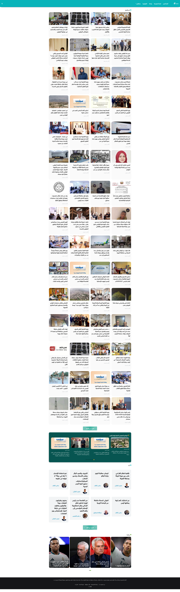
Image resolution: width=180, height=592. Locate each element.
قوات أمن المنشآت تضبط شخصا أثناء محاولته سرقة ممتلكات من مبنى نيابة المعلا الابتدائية (121, 224)
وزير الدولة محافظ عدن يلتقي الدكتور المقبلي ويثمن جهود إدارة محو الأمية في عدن (100, 138)
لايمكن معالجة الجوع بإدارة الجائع (101, 474)
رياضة (150, 3)
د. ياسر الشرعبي (77, 516)
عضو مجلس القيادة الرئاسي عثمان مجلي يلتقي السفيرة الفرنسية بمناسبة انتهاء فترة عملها (100, 55)
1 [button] (90, 570)
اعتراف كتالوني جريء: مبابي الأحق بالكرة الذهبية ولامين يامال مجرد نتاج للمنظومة (60, 563)
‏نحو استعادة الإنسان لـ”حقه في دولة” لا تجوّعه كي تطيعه (60, 475)
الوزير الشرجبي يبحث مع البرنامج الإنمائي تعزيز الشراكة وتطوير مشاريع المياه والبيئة (59, 224)
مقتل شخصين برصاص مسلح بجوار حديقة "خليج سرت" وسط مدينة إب (80, 305)
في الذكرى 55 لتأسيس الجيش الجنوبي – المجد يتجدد (59, 387)
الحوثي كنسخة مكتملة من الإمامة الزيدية (101, 501)
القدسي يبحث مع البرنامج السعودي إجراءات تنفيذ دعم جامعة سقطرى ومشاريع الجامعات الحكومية (81, 452)
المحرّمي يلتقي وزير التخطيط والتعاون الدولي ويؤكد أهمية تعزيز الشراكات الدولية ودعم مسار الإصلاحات (79, 415)
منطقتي (138, 3)
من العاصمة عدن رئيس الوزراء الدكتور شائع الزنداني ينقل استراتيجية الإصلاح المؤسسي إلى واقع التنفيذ (79, 505)
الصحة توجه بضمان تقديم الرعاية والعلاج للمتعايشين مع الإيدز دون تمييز (100, 112)
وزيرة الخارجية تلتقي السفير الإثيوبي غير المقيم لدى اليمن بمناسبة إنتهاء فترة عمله (80, 331)
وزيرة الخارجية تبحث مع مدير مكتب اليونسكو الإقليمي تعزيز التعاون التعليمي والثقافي (101, 224)
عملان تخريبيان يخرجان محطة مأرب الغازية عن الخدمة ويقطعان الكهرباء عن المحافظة (59, 414)
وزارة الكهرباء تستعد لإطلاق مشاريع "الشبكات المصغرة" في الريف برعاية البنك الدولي (122, 359)
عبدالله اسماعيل (97, 512)
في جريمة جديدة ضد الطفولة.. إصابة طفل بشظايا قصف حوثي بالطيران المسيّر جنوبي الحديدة (59, 84)
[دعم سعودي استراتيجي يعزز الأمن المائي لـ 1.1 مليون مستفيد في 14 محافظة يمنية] (120, 443)
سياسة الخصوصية (94, 584)
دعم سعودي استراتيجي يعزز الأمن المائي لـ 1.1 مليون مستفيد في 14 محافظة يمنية (120, 452)
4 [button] (90, 459)
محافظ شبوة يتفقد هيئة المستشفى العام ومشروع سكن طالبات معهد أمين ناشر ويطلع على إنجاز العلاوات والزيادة (60, 454)
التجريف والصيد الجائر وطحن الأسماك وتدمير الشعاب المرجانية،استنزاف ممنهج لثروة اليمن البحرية (80, 479)
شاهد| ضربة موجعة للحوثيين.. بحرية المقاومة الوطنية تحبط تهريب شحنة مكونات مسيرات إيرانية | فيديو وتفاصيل (80, 56)
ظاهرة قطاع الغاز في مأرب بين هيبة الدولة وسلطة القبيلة (122, 475)
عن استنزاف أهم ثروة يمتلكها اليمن (122, 501)
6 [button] (88, 459)
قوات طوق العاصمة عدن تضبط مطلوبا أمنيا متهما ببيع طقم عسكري (101, 197)
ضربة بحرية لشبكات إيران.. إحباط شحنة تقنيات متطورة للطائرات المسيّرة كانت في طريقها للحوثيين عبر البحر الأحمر (80, 360)
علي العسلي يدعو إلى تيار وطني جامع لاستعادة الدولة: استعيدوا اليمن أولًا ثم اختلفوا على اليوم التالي (59, 360)
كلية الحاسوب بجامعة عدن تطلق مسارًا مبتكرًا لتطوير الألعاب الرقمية (121, 388)
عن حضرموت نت (102, 584)
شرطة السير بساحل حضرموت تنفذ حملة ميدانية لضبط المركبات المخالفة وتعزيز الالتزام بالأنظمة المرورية (121, 85)
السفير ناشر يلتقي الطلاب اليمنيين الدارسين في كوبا (102, 358)
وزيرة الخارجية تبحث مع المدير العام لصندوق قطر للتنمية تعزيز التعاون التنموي (80, 138)
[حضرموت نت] (176, 3)
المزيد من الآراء (90, 527)
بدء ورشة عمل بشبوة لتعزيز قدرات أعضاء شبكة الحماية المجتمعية (102, 388)
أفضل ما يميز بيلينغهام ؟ (123, 565)
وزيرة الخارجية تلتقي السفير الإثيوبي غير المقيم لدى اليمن (122, 111)
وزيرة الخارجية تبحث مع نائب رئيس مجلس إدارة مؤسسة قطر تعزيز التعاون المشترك (80, 84)
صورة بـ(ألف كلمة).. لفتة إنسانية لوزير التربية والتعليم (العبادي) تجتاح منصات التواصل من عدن (101, 167)
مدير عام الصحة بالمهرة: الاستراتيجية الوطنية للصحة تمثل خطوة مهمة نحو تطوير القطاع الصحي (121, 139)
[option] (120, 447)
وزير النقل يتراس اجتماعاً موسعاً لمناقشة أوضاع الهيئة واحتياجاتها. (58, 251)
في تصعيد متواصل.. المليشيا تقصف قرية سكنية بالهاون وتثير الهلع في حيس (59, 112)
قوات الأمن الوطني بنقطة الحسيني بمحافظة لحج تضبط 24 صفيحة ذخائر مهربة (59, 331)
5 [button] (89, 459)
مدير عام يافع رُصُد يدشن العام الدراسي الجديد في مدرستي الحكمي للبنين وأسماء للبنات (59, 278)
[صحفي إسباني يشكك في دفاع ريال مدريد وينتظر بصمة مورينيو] (100, 552)
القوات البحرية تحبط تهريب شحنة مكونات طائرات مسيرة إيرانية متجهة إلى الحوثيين (80, 29)
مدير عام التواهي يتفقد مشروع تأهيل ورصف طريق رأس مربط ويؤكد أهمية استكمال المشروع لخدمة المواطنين (122, 56)
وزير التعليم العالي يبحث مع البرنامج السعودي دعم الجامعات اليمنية (101, 453)
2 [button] (89, 570)
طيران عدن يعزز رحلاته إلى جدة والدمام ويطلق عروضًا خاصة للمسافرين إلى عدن (101, 252)
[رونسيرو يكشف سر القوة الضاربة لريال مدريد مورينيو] (80, 552)
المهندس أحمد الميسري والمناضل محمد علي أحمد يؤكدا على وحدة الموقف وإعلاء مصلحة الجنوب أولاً (121, 332)
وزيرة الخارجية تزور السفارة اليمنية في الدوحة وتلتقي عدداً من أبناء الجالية (100, 305)
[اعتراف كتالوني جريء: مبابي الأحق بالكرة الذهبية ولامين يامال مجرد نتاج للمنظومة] (59, 552)
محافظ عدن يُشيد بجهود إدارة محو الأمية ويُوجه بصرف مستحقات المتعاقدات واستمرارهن (101, 85)
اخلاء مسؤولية (87, 584)
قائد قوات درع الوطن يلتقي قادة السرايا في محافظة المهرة (121, 251)
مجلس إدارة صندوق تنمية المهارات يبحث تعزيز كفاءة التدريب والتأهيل (100, 29)
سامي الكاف (97, 485)
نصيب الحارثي (118, 485)
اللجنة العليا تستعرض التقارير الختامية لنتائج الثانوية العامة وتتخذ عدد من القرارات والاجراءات (79, 252)
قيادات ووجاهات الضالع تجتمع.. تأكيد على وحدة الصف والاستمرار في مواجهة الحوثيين (58, 29)
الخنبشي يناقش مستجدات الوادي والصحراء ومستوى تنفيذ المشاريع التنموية (58, 305)
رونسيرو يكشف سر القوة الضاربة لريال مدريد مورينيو (81, 564)
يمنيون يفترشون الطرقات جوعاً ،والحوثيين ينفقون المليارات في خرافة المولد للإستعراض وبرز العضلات (59, 507)
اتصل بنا (76, 584)
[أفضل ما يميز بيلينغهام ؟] (121, 552)
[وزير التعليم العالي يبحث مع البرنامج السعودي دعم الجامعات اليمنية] (100, 443)
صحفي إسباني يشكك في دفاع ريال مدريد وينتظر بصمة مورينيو (100, 563)
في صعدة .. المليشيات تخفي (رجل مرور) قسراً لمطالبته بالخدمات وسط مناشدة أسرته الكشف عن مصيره (59, 139)
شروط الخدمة (81, 584)
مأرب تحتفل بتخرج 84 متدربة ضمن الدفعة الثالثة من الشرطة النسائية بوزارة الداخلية (80, 167)
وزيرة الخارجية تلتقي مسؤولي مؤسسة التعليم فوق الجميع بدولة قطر (100, 414)
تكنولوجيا (145, 3)
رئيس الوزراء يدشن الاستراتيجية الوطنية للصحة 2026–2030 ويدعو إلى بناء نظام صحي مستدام (122, 415)
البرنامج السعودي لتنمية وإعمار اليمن (118, 435)
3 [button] (91, 459)
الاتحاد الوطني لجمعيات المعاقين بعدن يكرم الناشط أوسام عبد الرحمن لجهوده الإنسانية (100, 278)
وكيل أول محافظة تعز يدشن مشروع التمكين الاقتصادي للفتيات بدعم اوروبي (81, 197)
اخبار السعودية (157, 3)
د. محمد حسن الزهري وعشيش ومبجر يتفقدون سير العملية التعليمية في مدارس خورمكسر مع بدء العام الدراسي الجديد (100, 332)
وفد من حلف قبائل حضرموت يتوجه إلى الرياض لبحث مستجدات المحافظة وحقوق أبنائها (58, 197)
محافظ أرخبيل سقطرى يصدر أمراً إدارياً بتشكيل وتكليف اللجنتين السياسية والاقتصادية (121, 197)
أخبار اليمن (165, 3)
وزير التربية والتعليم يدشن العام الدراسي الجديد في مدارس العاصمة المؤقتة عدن (80, 278)
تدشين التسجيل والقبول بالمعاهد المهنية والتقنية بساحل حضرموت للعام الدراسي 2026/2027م (121, 278)
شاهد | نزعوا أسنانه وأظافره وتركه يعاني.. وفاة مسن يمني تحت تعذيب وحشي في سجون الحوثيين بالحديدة (79, 225)
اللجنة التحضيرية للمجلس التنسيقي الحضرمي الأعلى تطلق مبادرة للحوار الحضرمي (121, 29)
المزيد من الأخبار (90, 428)
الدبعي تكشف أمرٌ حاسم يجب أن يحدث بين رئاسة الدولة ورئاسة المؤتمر (121, 167)
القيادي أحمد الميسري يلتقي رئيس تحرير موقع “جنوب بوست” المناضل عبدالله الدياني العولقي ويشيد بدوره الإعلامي (58, 56)
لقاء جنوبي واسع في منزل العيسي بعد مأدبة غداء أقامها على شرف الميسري (79, 388)
